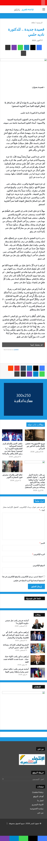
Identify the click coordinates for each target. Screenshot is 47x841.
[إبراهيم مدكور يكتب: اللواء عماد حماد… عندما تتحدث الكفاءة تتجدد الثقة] (38, 660)
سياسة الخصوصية (36, 809)
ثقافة (33, 23)
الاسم (42, 543)
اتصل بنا (40, 800)
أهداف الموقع (38, 796)
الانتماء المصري (37, 804)
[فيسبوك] (42, 368)
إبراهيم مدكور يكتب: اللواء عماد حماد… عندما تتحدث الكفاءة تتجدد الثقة (16, 659)
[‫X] (35, 368)
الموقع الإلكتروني (39, 565)
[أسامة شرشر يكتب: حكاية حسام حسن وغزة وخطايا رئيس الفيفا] (38, 673)
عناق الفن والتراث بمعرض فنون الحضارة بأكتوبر (12, 475)
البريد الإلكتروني (38, 554)
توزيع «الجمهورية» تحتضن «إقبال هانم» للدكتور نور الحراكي (35, 446)
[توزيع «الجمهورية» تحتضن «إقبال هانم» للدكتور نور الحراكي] (35, 435)
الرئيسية (39, 23)
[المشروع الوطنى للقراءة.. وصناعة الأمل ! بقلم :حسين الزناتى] (38, 648)
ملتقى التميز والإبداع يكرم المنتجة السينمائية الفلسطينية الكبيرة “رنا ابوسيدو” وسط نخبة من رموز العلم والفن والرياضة (12, 448)
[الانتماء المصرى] (23, 9)
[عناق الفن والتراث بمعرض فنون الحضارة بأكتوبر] (12, 466)
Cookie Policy (37, 792)
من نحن (40, 813)
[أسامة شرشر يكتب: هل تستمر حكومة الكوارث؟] (38, 624)
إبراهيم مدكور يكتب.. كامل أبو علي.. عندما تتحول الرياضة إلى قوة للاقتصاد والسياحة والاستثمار (15, 635)
